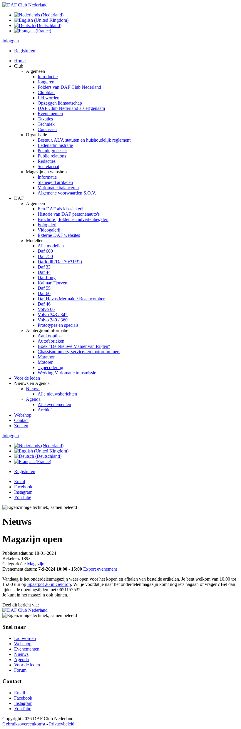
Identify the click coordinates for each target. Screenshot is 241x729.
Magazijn (35, 563)
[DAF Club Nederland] (25, 4)
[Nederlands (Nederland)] (38, 14)
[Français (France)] (32, 30)
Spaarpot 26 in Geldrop (49, 584)
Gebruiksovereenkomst (23, 723)
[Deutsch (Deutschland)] (37, 25)
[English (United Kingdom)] (41, 20)
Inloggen (10, 40)
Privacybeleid (61, 723)
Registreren (24, 50)
